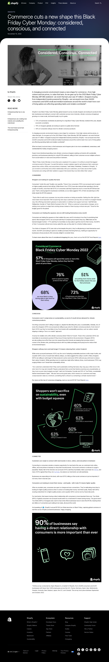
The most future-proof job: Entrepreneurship (16, 129)
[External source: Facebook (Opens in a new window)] (14, 100)
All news (23, 3)
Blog (66, 622)
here (99, 237)
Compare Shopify (70, 625)
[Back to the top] (9, 619)
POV (46, 3)
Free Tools (68, 636)
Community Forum (89, 625)
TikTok (96, 470)
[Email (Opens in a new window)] (19, 100)
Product (40, 3)
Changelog (68, 639)
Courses (67, 632)
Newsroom (30, 636)
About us (73, 3)
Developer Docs (51, 622)
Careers (29, 629)
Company (32, 3)
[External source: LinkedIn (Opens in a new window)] (99, 649)
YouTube (56, 472)
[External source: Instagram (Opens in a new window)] (91, 649)
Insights (53, 3)
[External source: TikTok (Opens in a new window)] (95, 649)
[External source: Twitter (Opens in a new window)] (9, 100)
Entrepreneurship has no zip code (16, 113)
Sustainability (31, 639)
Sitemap (54, 651)
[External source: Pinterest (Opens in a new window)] (78, 653)
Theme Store (50, 625)
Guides (67, 629)
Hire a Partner (88, 629)
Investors (30, 632)
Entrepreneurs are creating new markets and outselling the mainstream (17, 121)
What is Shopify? (32, 622)
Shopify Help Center (90, 622)
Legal (36, 651)
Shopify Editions (32, 625)
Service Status (88, 632)
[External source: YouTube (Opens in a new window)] (86, 649)
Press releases (62, 3)
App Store (49, 629)
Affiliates (48, 636)
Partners (48, 632)
